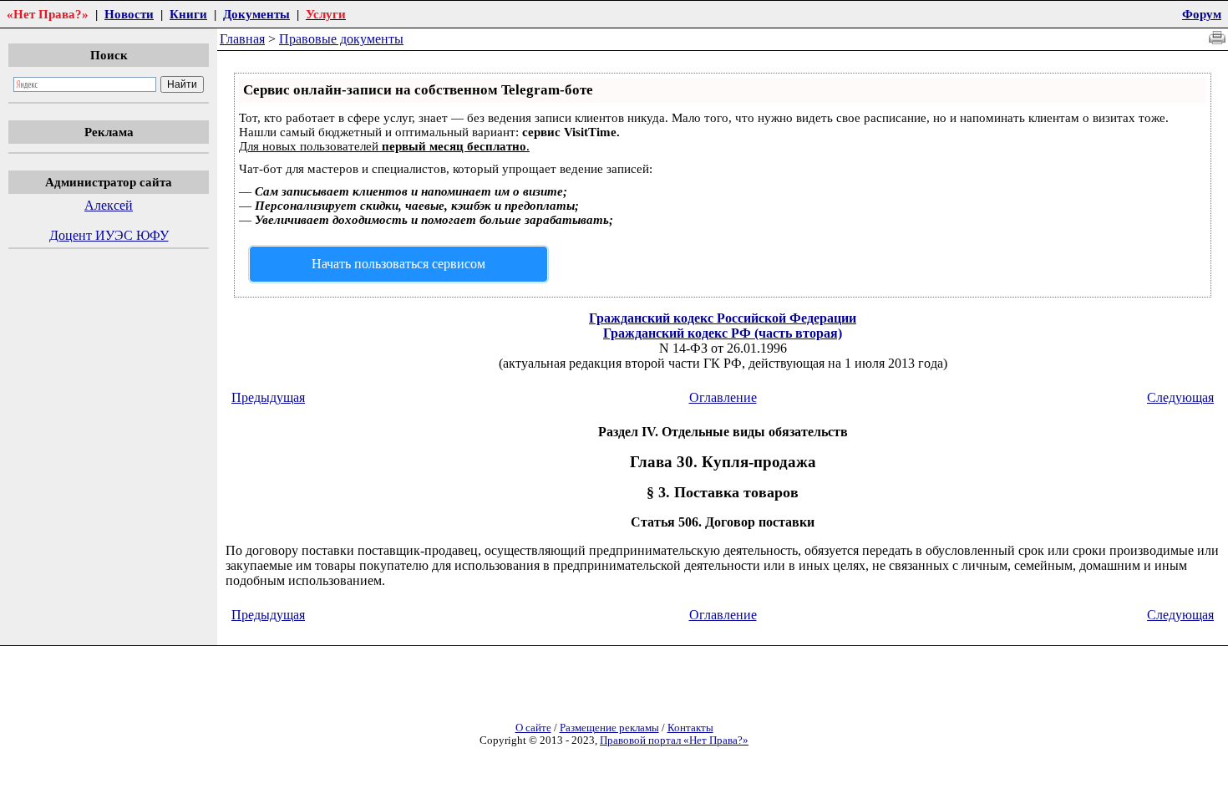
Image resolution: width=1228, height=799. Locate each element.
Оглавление (723, 397)
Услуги (326, 14)
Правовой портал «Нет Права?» (674, 740)
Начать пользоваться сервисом (398, 264)
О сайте (533, 728)
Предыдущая (268, 397)
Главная (242, 39)
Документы (256, 14)
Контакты (690, 728)
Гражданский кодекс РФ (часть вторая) (722, 333)
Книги (188, 14)
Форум (1201, 14)
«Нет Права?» (48, 14)
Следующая (1180, 397)
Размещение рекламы (609, 728)
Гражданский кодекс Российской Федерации (722, 318)
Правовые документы (341, 39)
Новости (129, 14)
